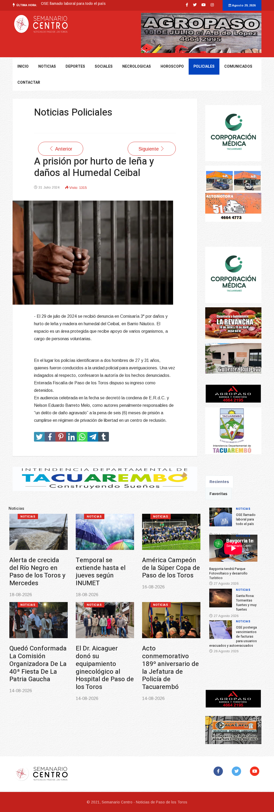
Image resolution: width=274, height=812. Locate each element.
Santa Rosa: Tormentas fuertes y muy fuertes (246, 602)
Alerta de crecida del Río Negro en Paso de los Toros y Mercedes (37, 572)
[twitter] (195, 5)
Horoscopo (172, 66)
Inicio (23, 66)
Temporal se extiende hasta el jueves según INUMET (100, 572)
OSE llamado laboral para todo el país (246, 519)
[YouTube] (255, 771)
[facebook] (187, 5)
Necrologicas (136, 66)
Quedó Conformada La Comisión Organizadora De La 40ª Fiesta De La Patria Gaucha (38, 664)
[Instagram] (212, 5)
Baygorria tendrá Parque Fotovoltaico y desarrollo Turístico (91, 3)
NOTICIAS (47, 66)
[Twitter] (237, 771)
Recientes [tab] (219, 482)
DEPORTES (75, 66)
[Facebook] (219, 771)
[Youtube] (203, 5)
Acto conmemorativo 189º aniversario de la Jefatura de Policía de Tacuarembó (170, 668)
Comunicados (238, 66)
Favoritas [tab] (218, 494)
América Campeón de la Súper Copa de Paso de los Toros (171, 568)
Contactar (28, 82)
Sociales (104, 66)
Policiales (204, 66)
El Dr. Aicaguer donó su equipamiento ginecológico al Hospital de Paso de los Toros (105, 668)
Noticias (27, 516)
